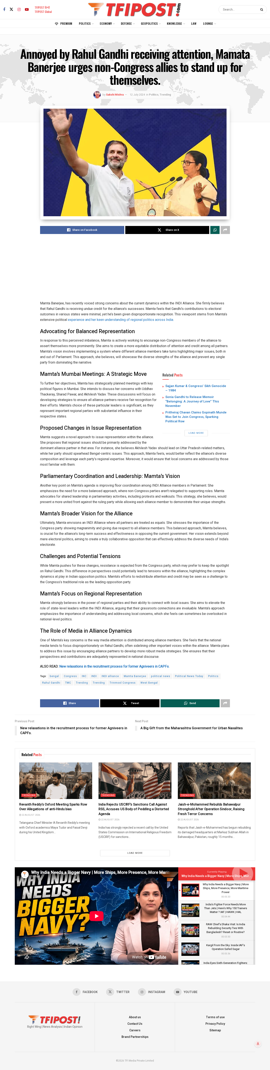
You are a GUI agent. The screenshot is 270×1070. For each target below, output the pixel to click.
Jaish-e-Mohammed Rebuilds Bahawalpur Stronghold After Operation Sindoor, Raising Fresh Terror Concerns (211, 809)
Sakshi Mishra (115, 95)
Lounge (208, 23)
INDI (94, 676)
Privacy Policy (215, 1024)
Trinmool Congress (123, 683)
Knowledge (174, 23)
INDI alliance (110, 676)
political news (160, 676)
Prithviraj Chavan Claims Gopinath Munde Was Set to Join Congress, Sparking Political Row (196, 417)
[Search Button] (262, 9)
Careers (134, 1030)
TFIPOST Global (43, 11)
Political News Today (189, 676)
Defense (126, 23)
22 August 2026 (30, 815)
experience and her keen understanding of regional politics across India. (121, 320)
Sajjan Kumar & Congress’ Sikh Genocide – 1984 (195, 388)
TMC (68, 683)
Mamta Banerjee (135, 676)
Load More (196, 433)
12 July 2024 (137, 95)
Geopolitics (149, 23)
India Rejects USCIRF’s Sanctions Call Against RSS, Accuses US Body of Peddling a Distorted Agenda (134, 809)
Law (193, 23)
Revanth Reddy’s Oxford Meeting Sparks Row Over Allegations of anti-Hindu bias (53, 807)
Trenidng (99, 683)
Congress (70, 676)
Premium (66, 23)
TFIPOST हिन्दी (42, 7)
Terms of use (215, 1017)
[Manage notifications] (258, 1043)
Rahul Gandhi (51, 683)
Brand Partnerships (135, 1037)
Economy (106, 23)
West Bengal (149, 683)
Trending (165, 95)
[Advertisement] (135, 271)
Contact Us (134, 1024)
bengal (54, 676)
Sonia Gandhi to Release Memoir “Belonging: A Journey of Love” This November (192, 401)
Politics (85, 23)
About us (135, 1017)
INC (84, 676)
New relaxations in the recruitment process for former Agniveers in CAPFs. (114, 666)
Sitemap (215, 1030)
